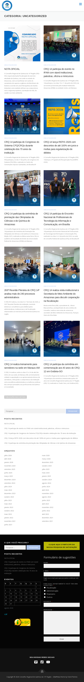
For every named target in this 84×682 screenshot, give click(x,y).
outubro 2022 (9, 511)
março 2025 (8, 476)
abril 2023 (45, 504)
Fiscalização (51, 588)
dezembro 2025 (47, 462)
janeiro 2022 (8, 518)
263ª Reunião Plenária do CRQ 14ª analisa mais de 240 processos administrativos (21, 294)
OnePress (56, 677)
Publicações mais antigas (15, 397)
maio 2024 (8, 490)
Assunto (48, 601)
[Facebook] (42, 662)
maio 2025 (46, 473)
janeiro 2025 (46, 476)
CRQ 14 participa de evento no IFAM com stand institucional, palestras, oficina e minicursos (59, 73)
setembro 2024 (9, 483)
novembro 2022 (47, 507)
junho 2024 (46, 487)
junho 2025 (8, 473)
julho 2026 (8, 455)
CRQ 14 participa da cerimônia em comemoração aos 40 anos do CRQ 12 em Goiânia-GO (62, 368)
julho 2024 (8, 487)
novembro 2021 (10, 521)
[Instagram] (36, 662)
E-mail (47, 571)
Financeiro (51, 594)
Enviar (62, 639)
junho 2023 (46, 500)
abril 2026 (7, 459)
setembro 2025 (9, 469)
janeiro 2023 (8, 507)
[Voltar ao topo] (42, 672)
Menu (80, 4)
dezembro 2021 (47, 518)
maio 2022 (8, 514)
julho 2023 (8, 500)
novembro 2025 (10, 466)
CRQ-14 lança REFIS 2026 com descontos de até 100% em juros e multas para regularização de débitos (41, 438)
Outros (49, 597)
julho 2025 (45, 469)
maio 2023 (8, 504)
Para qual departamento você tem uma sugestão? (61, 584)
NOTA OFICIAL (12, 69)
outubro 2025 (47, 466)
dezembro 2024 (9, 480)
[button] (62, 546)
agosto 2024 (46, 483)
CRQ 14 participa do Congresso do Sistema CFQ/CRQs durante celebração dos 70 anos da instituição (40, 433)
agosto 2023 (46, 497)
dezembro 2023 (9, 493)
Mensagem (48, 610)
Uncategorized (10, 65)
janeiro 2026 (8, 462)
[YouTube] (48, 662)
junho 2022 (46, 511)
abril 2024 (45, 490)
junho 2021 (8, 525)
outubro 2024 (47, 480)
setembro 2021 (47, 521)
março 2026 (46, 459)
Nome (46, 562)
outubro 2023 (9, 497)
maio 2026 (46, 455)
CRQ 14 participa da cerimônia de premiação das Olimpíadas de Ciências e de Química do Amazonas (40, 443)
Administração (52, 591)
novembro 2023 (47, 493)
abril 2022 (45, 514)
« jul (5, 614)
